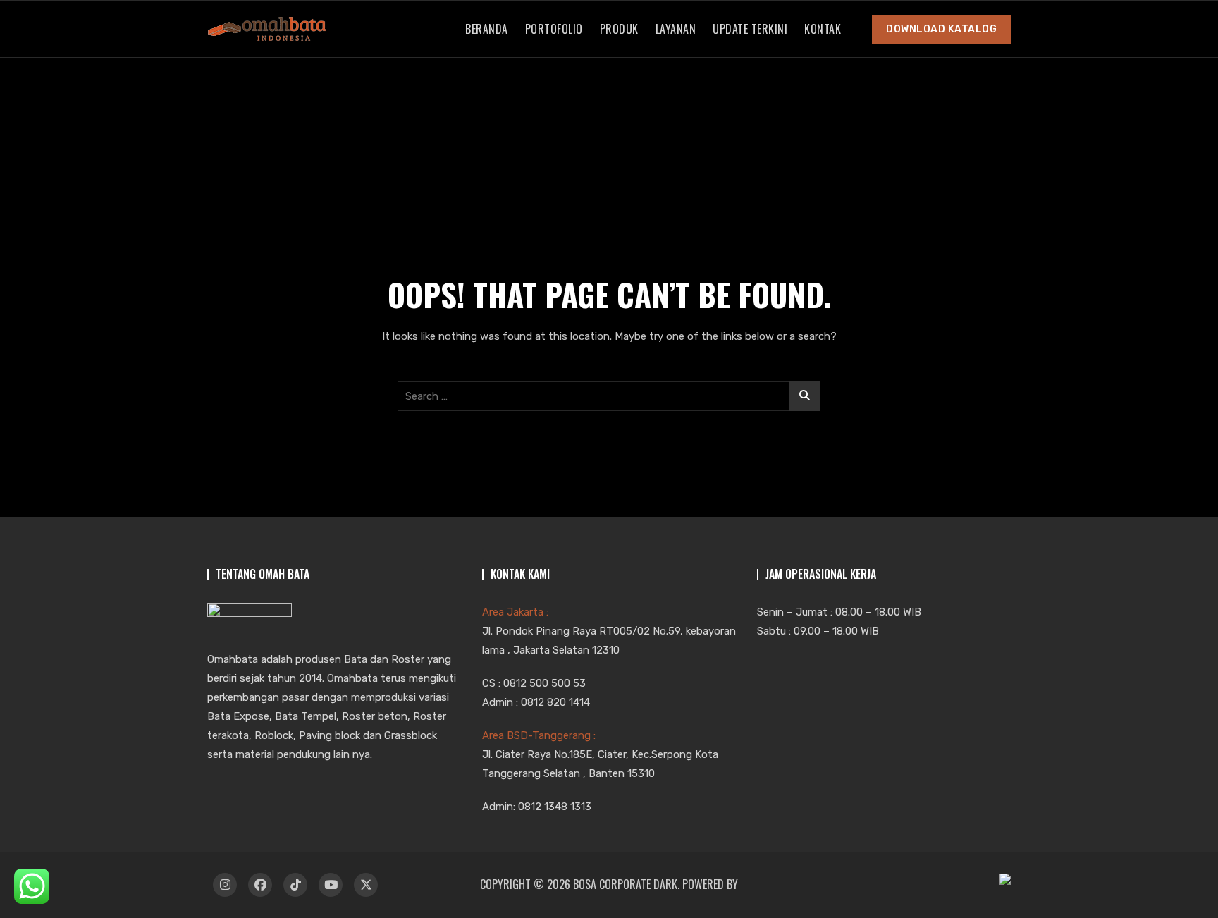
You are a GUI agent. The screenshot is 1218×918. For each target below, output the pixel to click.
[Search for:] (609, 396)
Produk (619, 28)
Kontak (822, 28)
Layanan (676, 28)
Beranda (486, 28)
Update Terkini (750, 28)
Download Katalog (941, 29)
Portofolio (554, 28)
